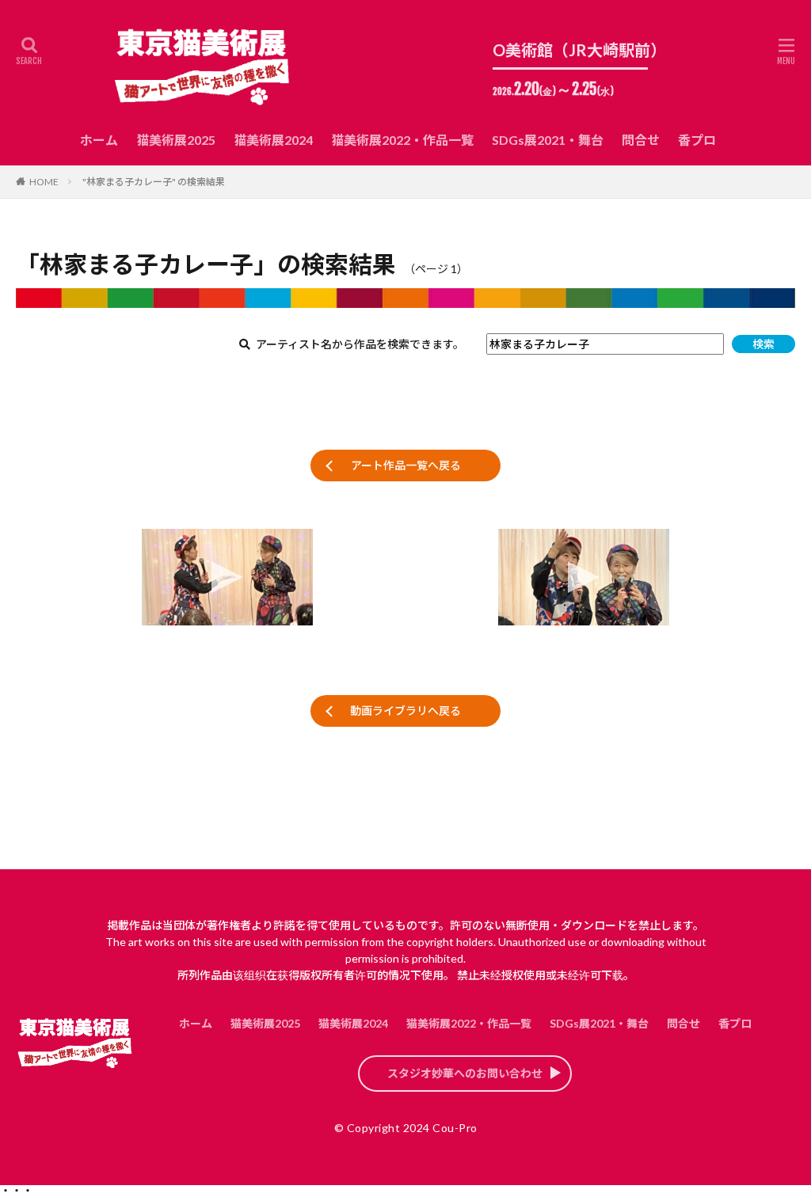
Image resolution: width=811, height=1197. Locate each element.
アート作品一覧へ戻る (406, 465)
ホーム (99, 139)
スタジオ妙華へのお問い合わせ (465, 1073)
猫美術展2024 (273, 139)
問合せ (641, 139)
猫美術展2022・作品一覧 (402, 139)
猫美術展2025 (175, 139)
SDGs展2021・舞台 (547, 139)
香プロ (697, 139)
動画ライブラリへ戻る (405, 710)
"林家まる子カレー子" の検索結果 (153, 182)
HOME (44, 182)
